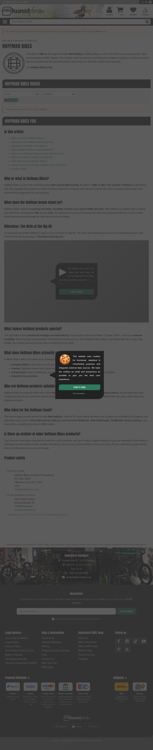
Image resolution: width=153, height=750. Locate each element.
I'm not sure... (79, 393)
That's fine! (79, 387)
